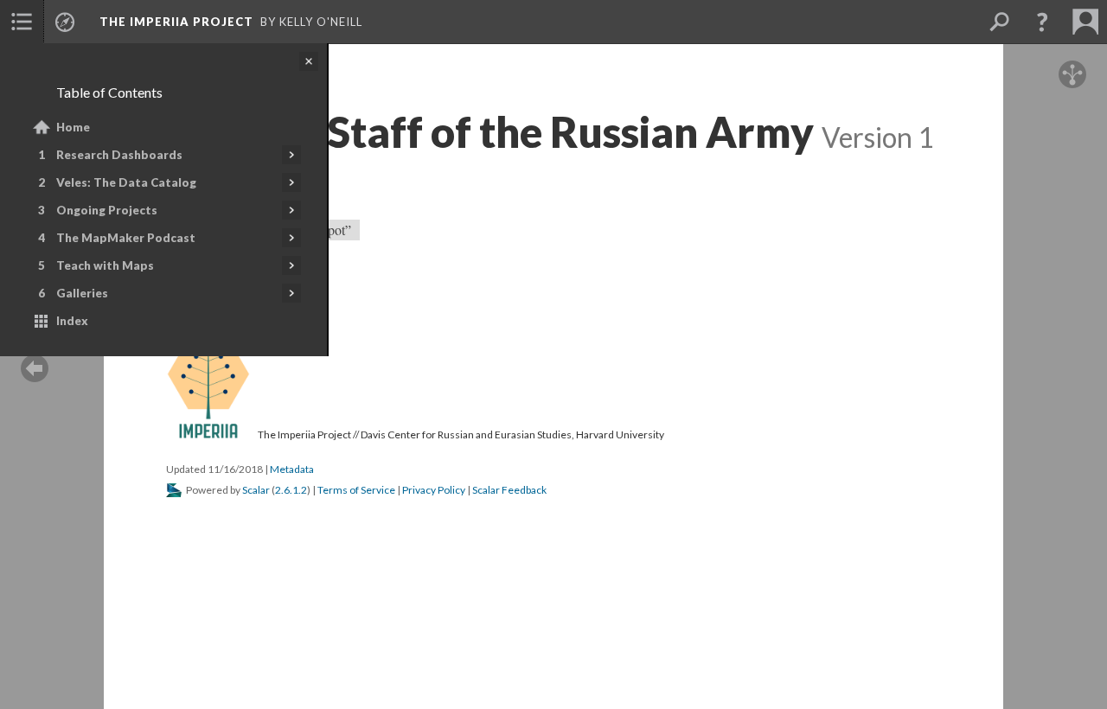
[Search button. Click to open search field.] (999, 21)
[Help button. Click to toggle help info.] (1042, 21)
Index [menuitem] (72, 321)
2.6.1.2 (291, 489)
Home (73, 127)
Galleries (82, 293)
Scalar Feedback (509, 489)
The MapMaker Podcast (125, 238)
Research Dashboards (119, 155)
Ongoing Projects (106, 210)
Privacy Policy (433, 489)
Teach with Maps (105, 265)
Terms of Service (356, 489)
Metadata (292, 469)
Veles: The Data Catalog (126, 182)
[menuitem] (21, 21)
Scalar (256, 489)
